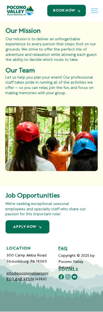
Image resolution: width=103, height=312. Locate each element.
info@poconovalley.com (27, 272)
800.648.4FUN (20, 278)
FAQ (62, 248)
